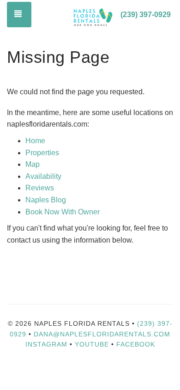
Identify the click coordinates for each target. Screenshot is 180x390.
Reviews (39, 188)
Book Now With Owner (62, 212)
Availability (43, 176)
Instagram (46, 344)
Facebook (135, 344)
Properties (42, 153)
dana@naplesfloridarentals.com (102, 334)
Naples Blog (45, 200)
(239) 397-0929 (145, 14)
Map (32, 164)
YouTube (93, 344)
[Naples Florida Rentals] (93, 15)
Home (35, 141)
